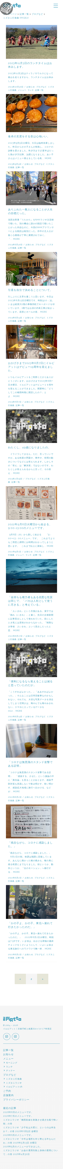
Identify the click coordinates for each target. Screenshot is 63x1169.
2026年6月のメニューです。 (18, 1135)
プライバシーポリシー (16, 1099)
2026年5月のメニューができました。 (22, 1146)
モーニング (11, 1063)
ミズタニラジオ (14, 1083)
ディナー (10, 1070)
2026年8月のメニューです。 (18, 1112)
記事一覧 (39, 90)
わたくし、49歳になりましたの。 (29, 447)
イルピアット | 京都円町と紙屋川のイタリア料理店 (12, 1019)
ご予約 (7, 1091)
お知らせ (30, 87)
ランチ (31, 90)
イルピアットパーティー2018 (6, 8)
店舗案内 (8, 1095)
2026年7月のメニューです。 (18, 1116)
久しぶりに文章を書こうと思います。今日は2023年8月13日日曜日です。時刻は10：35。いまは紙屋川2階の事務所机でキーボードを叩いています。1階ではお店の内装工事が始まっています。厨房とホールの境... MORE (31, 304)
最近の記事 (9, 1108)
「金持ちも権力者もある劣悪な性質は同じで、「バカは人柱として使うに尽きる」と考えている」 (30, 601)
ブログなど (41, 87)
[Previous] (20, 979)
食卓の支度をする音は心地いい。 (29, 136)
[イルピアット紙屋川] (6, 1037)
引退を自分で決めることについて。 (30, 290)
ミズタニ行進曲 (14, 1079)
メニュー (22, 90)
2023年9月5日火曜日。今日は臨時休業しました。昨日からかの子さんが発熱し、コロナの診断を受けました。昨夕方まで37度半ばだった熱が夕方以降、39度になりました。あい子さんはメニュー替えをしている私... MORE (31, 151)
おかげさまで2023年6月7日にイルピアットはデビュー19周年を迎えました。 (31, 367)
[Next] (42, 979)
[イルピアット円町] (15, 1037)
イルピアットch (14, 1087)
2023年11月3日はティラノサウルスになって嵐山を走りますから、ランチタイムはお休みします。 (30, 77)
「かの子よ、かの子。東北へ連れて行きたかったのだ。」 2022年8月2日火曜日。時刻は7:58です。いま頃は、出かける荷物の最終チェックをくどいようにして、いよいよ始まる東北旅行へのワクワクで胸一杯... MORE (31, 941)
